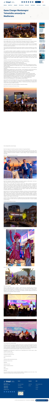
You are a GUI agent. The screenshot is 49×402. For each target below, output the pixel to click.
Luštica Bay (19, 385)
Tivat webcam (21, 5)
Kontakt (44, 5)
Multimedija (33, 5)
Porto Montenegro (20, 384)
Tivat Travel (39, 5)
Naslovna (5, 5)
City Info (37, 387)
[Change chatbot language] (47, 400)
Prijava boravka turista (39, 384)
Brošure (30, 385)
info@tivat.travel (6, 389)
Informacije (27, 5)
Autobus (37, 385)
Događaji (15, 5)
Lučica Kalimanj (20, 387)
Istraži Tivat (10, 5)
